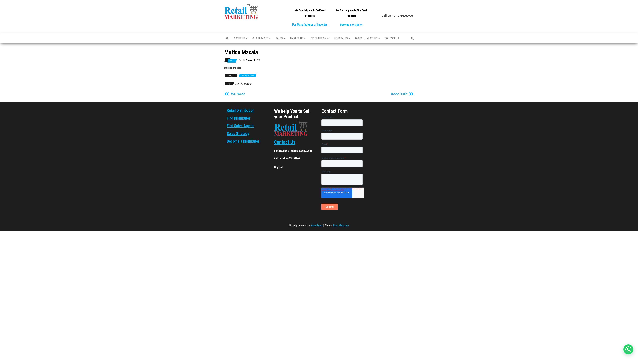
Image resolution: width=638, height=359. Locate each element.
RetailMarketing (251, 60)
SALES (279, 38)
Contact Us (284, 142)
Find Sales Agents (240, 125)
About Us (240, 38)
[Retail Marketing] (226, 38)
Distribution (319, 38)
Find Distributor (238, 118)
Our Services (260, 38)
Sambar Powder (399, 93)
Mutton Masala (248, 75)
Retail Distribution (240, 110)
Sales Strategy (238, 133)
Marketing (297, 38)
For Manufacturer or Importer (309, 24)
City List (278, 167)
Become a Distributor (351, 24)
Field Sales (341, 38)
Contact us (392, 38)
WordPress (317, 225)
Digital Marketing (366, 38)
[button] (628, 349)
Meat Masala (238, 93)
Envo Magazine (341, 225)
